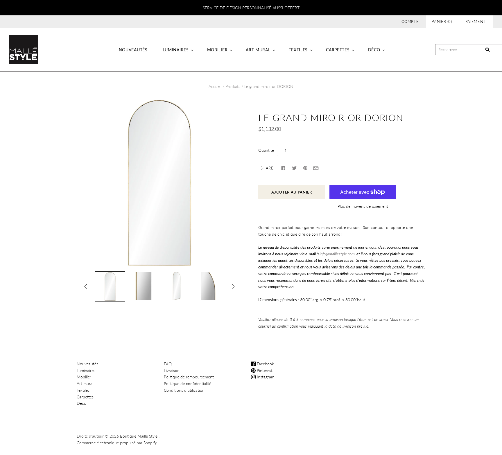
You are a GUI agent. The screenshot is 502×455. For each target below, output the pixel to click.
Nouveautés (133, 49)
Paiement (475, 21)
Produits (232, 86)
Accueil (215, 86)
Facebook (265, 363)
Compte (410, 21)
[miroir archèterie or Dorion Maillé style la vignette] (110, 286)
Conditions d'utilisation (184, 390)
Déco (374, 49)
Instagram (265, 376)
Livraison (172, 370)
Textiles (298, 49)
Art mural (258, 49)
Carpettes (337, 49)
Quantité (266, 150)
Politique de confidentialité (187, 383)
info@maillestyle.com (337, 253)
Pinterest (264, 370)
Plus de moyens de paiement (363, 206)
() (442, 21)
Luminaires (176, 49)
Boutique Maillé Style (138, 436)
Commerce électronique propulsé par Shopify (117, 442)
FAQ (168, 363)
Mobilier (217, 49)
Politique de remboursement (189, 376)
